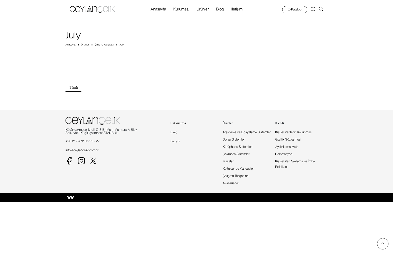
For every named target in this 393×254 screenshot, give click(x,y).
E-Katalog (295, 9)
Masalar (228, 161)
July (121, 45)
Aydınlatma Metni (287, 147)
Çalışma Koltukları (104, 45)
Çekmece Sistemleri (236, 154)
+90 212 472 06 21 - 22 (83, 141)
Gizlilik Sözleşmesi (288, 139)
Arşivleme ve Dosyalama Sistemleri (247, 132)
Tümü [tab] (73, 87)
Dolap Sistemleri (234, 139)
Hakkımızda (178, 123)
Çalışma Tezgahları (236, 176)
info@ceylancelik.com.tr (82, 150)
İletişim (237, 9)
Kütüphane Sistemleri (237, 147)
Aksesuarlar (231, 183)
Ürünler (202, 9)
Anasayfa (158, 9)
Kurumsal (181, 9)
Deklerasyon (283, 154)
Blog (220, 9)
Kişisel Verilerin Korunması (293, 132)
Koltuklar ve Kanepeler (238, 168)
